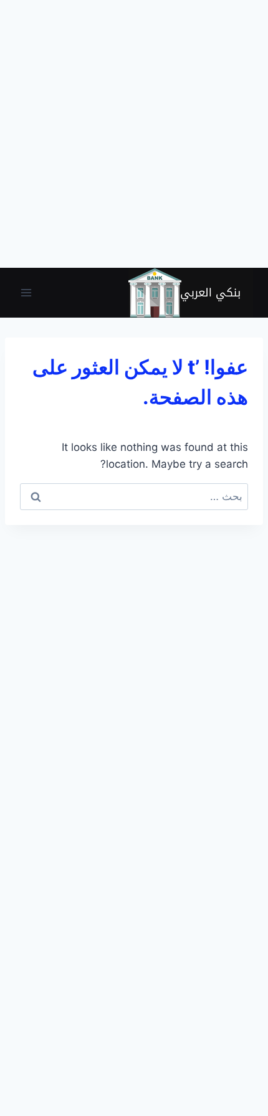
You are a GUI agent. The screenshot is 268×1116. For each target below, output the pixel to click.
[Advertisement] (134, 134)
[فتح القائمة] (26, 292)
